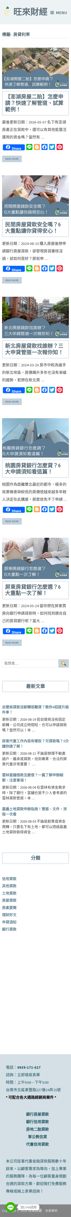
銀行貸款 (9, 929)
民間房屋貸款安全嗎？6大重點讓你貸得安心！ (33, 227)
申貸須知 (9, 922)
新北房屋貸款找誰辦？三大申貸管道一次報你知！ (34, 349)
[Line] (10, 1207)
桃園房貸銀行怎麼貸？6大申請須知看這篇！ (33, 468)
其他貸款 (9, 886)
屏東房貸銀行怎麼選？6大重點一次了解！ (33, 590)
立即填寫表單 (28, 1074)
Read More (12, 159)
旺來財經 (30, 13)
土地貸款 (9, 893)
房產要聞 (9, 907)
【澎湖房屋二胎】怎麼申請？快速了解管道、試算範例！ (34, 103)
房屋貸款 (9, 900)
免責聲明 (51, 1210)
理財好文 (9, 915)
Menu (61, 12)
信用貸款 (9, 879)
